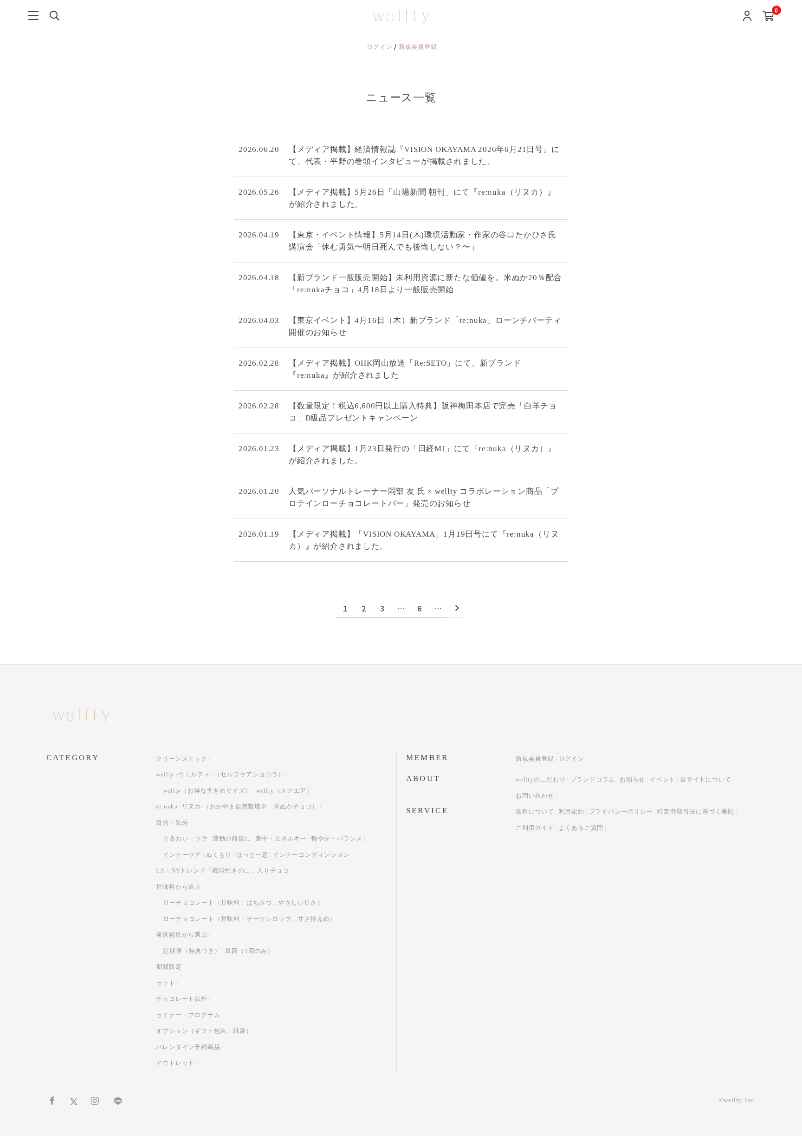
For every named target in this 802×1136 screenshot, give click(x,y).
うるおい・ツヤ (185, 838)
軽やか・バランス (336, 838)
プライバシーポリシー (621, 811)
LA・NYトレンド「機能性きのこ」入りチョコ (222, 870)
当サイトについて (705, 779)
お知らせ (632, 779)
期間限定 (168, 966)
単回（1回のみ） (249, 950)
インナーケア (182, 854)
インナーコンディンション (311, 854)
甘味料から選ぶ (178, 886)
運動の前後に (232, 838)
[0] (768, 16)
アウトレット (175, 1062)
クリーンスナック (181, 758)
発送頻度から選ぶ (181, 934)
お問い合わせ (535, 795)
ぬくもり (219, 854)
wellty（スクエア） (284, 790)
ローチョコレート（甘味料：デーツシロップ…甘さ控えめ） (249, 918)
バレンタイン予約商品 (188, 1047)
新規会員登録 (418, 46)
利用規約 (571, 811)
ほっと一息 (252, 854)
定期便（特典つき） (191, 950)
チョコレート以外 (181, 998)
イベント (662, 779)
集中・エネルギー (281, 838)
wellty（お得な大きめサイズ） (207, 790)
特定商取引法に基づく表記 (695, 811)
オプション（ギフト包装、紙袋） (204, 1030)
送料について (535, 811)
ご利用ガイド (535, 827)
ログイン (380, 46)
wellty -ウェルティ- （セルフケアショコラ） (220, 774)
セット (165, 982)
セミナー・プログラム (188, 1014)
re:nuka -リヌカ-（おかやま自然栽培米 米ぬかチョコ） (237, 806)
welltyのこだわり (541, 779)
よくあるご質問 (581, 827)
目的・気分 (172, 822)
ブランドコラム (592, 779)
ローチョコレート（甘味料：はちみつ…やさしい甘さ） (243, 902)
